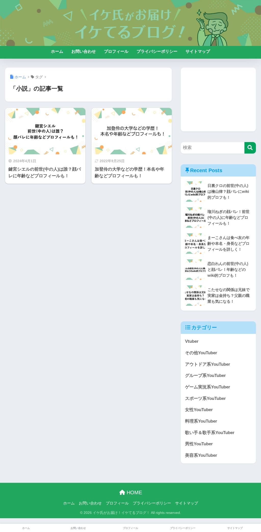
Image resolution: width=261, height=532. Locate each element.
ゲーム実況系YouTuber (207, 387)
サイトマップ (198, 51)
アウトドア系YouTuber (207, 364)
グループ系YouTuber (205, 375)
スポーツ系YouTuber (205, 398)
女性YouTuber (199, 409)
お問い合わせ (83, 51)
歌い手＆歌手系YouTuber (209, 432)
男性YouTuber (199, 443)
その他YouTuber (201, 352)
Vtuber (192, 341)
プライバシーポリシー (157, 51)
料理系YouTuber (201, 421)
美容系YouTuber (201, 455)
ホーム (57, 51)
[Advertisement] (218, 99)
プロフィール (116, 51)
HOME (133, 492)
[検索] (250, 148)
